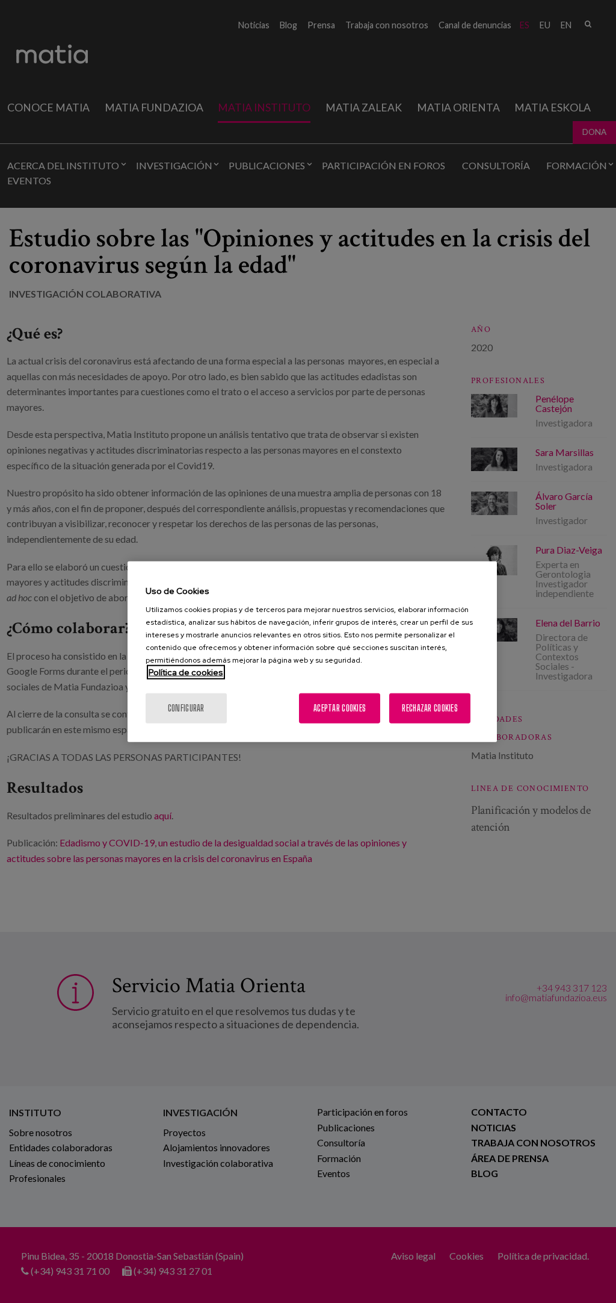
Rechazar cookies (429, 708)
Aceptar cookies (339, 708)
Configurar (186, 708)
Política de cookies (186, 672)
